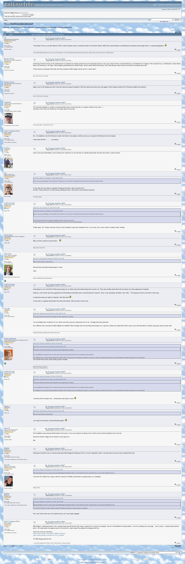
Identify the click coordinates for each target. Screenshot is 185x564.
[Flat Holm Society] (5, 363)
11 (15, 32)
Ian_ (5, 38)
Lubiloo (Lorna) (9, 203)
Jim (5, 173)
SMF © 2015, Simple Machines (99, 559)
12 (17, 32)
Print (178, 32)
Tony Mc (7, 308)
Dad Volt (7, 465)
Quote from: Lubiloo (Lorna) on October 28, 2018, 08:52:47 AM (49, 313)
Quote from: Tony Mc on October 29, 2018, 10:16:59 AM (47, 343)
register (26, 12)
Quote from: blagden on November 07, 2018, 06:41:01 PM (48, 469)
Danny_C (7, 406)
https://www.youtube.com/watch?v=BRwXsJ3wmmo (49, 533)
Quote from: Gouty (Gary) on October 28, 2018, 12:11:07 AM (48, 258)
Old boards (31, 27)
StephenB (7, 102)
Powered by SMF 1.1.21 (84, 559)
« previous (173, 30)
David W (7, 428)
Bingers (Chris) (9, 59)
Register (29, 23)
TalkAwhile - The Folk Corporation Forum (15, 27)
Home (8, 23)
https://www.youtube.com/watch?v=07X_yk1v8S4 (48, 535)
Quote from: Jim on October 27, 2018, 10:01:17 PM (46, 207)
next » (179, 30)
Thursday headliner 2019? (65, 27)
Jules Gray (7, 254)
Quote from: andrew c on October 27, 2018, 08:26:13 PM (47, 177)
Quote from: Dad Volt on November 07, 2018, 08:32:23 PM (48, 498)
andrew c (7, 148)
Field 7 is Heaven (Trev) (12, 131)
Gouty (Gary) (8, 235)
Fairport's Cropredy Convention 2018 (45, 27)
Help (13, 23)
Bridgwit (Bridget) (10, 339)
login (20, 12)
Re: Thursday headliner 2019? (55, 38)
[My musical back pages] (5, 281)
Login (23, 23)
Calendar (18, 23)
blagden (7, 448)
